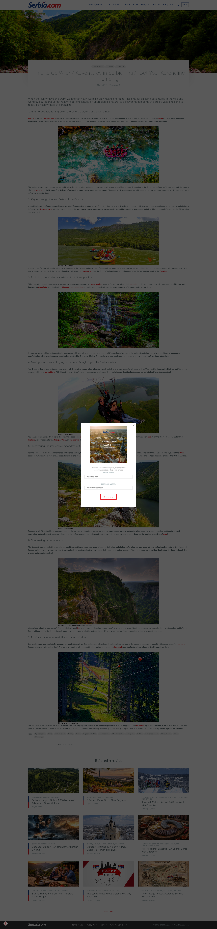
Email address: (108, 484)
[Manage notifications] (6, 923)
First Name (108, 473)
